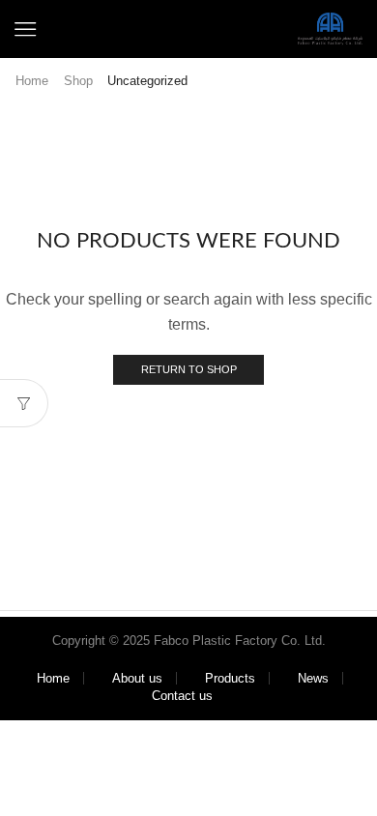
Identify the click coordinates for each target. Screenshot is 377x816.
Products (230, 678)
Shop (78, 80)
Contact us (182, 695)
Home (31, 80)
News (313, 678)
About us (137, 678)
